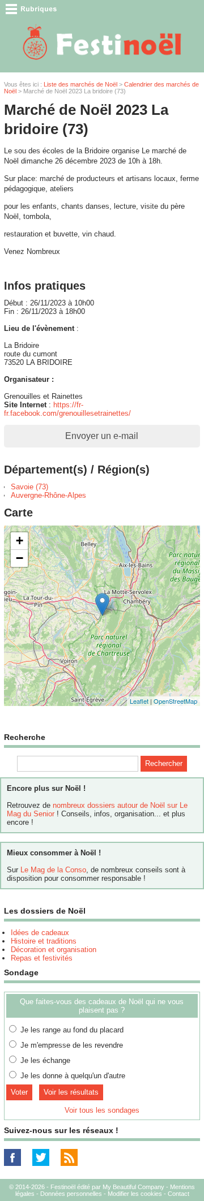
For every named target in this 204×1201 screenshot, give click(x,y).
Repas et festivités (42, 958)
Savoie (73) (29, 487)
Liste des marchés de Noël (80, 84)
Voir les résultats (71, 1092)
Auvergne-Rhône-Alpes (48, 495)
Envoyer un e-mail (101, 436)
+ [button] (19, 540)
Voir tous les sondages (102, 1110)
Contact (178, 1193)
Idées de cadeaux (40, 932)
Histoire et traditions (43, 941)
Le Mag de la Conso (53, 870)
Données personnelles (71, 1193)
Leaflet (139, 700)
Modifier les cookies (135, 1193)
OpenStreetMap (175, 700)
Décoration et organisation (53, 949)
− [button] (19, 558)
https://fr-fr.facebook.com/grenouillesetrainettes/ (67, 409)
